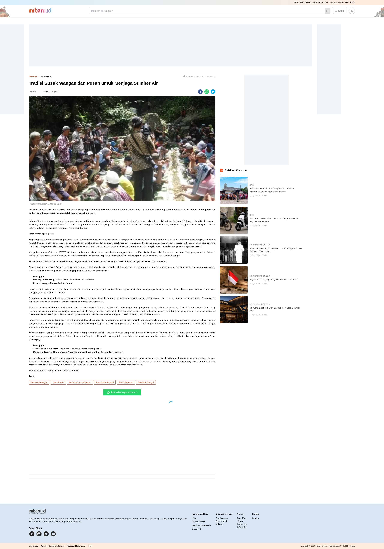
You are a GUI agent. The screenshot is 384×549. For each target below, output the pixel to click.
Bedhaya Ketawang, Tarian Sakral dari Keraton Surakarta (63, 280)
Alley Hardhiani (51, 92)
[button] (352, 10)
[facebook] (200, 91)
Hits (194, 518)
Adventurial (221, 521)
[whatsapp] (206, 91)
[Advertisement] (119, 45)
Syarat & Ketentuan (320, 2)
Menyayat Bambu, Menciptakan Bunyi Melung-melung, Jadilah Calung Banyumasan (78, 352)
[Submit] (327, 11)
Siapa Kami (298, 2)
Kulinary (220, 524)
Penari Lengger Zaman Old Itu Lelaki (52, 283)
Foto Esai (242, 518)
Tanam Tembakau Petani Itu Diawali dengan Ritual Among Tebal (67, 348)
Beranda (33, 76)
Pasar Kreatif (198, 522)
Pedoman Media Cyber (339, 2)
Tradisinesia (45, 76)
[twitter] (213, 91)
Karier (352, 2)
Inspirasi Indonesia (201, 525)
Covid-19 (196, 529)
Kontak (307, 2)
